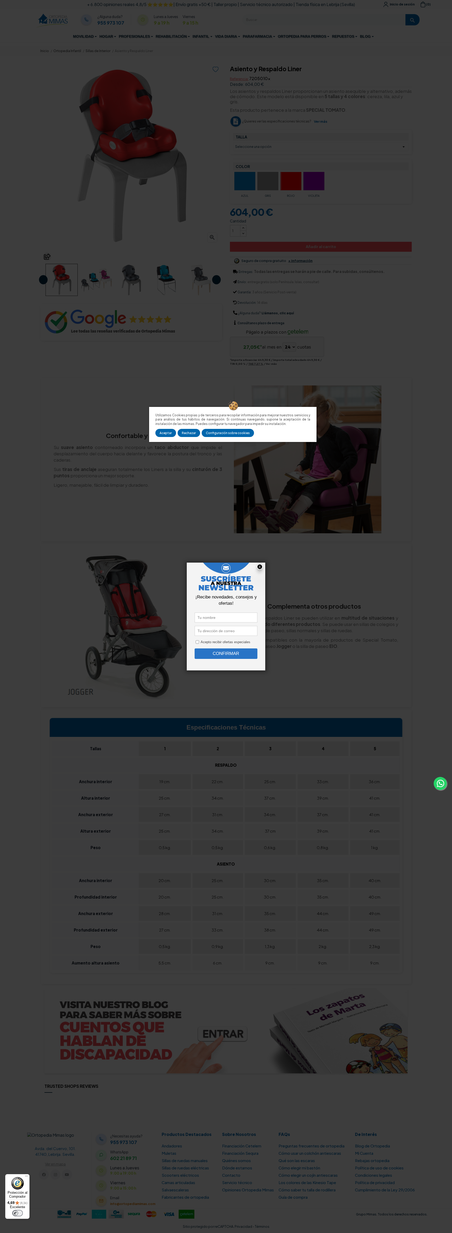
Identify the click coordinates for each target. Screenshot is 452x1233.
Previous (43, 279)
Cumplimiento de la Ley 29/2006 (385, 1189)
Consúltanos (248, 323)
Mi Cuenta (364, 1153)
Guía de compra (293, 1197)
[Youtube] (67, 1174)
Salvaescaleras (175, 1189)
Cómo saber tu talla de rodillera (307, 1189)
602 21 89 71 (123, 1158)
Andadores (172, 1145)
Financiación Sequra (240, 1153)
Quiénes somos (236, 1160)
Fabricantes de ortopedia (185, 1197)
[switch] (17, 1213)
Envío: (242, 282)
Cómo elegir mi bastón (299, 1167)
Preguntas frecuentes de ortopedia (311, 1145)
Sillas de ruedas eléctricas (185, 1167)
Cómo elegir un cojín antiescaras (308, 1175)
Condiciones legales (373, 1175)
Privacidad (243, 1226)
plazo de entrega (261, 323)
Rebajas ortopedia (372, 1160)
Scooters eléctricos (180, 1175)
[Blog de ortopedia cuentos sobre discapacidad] (226, 1030)
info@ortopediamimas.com (132, 1204)
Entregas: (246, 272)
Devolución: (247, 303)
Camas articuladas (178, 1182)
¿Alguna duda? (249, 313)
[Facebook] (44, 1174)
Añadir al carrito (321, 246)
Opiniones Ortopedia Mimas (248, 1189)
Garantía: (244, 292)
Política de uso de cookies (379, 1167)
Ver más (320, 121)
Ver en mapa (55, 1164)
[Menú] (26, 1177)
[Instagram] (55, 1174)
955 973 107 (110, 22)
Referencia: (239, 79)
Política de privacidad (375, 1182)
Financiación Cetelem (241, 1145)
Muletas (169, 1153)
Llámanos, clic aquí (278, 313)
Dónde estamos (237, 1167)
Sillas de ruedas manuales (185, 1160)
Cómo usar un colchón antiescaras (310, 1153)
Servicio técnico (237, 1182)
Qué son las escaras (297, 1160)
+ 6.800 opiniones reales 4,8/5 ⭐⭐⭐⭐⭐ (130, 4)
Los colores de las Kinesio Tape (307, 1182)
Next (216, 279)
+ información (300, 260)
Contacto (231, 1175)
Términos (262, 1226)
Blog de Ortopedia (372, 1145)
